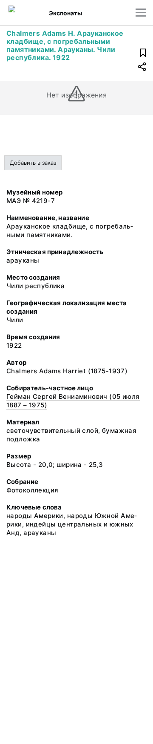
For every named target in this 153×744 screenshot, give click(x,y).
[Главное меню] (140, 12)
